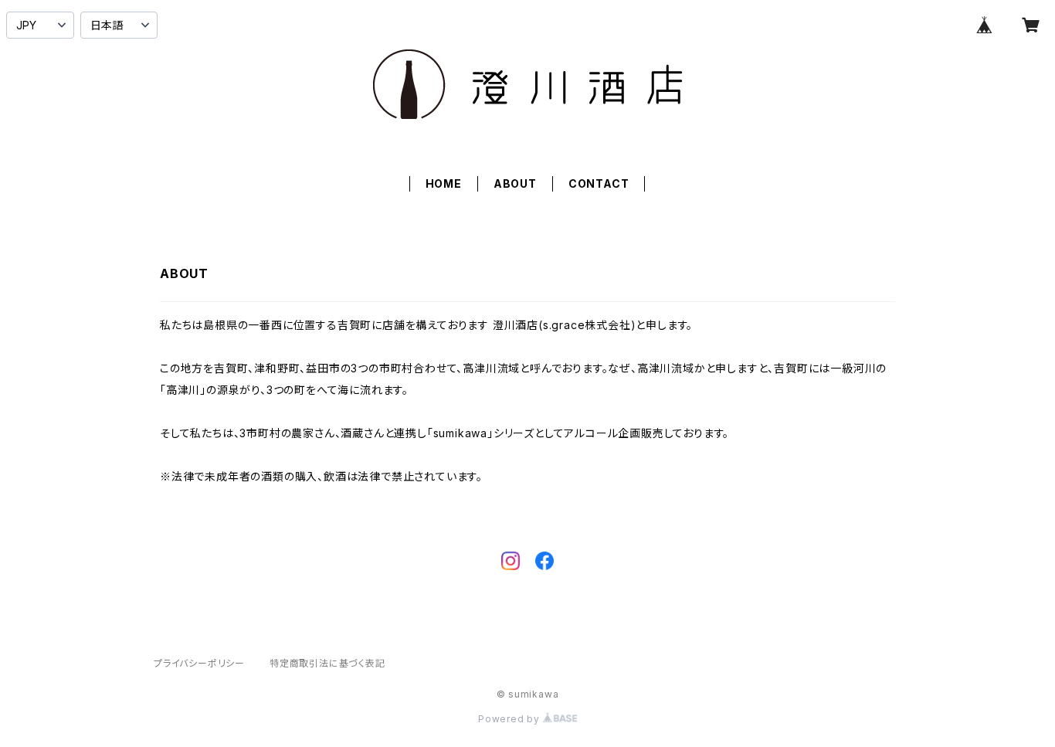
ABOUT (515, 183)
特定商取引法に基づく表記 (327, 663)
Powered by (510, 719)
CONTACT (598, 183)
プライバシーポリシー (199, 663)
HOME (444, 183)
